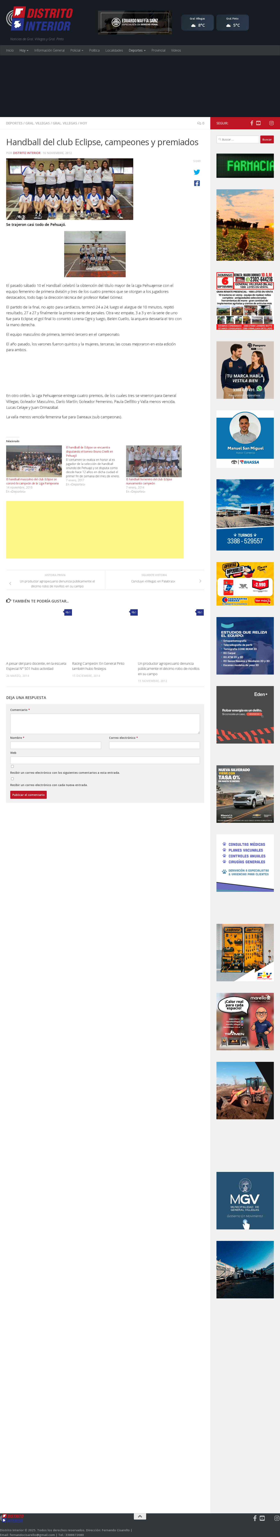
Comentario (20, 710)
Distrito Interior (26, 153)
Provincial (158, 50)
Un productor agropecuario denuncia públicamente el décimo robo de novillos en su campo (168, 668)
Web (13, 753)
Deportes (136, 50)
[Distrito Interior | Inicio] (39, 19)
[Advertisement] (140, 86)
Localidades (114, 50)
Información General (49, 50)
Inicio (10, 50)
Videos (176, 50)
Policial (75, 50)
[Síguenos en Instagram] (271, 123)
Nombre (17, 738)
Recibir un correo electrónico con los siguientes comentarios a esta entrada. (65, 773)
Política (94, 50)
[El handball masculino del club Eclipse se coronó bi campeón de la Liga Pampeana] (34, 461)
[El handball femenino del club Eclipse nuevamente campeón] (154, 461)
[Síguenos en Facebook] (251, 123)
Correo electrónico (123, 738)
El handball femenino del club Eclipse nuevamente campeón (149, 481)
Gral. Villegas (37, 123)
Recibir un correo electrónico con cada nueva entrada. (49, 785)
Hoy (22, 50)
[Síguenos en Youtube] (258, 123)
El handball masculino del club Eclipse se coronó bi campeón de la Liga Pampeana (32, 481)
